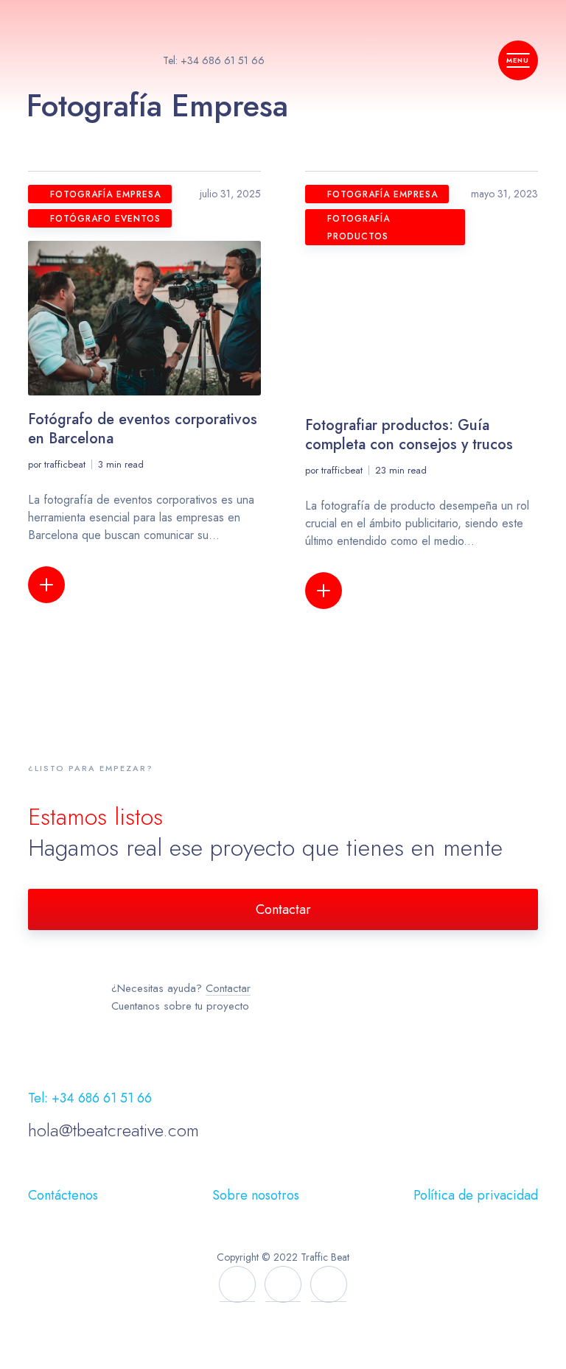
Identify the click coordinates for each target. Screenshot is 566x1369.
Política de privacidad (475, 1195)
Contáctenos (63, 1195)
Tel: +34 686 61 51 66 (214, 60)
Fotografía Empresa (105, 194)
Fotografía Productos (358, 227)
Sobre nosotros (255, 1195)
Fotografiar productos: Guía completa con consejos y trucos (409, 435)
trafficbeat (64, 464)
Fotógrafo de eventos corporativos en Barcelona (142, 429)
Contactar (283, 909)
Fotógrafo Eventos (105, 218)
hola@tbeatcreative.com (113, 1130)
